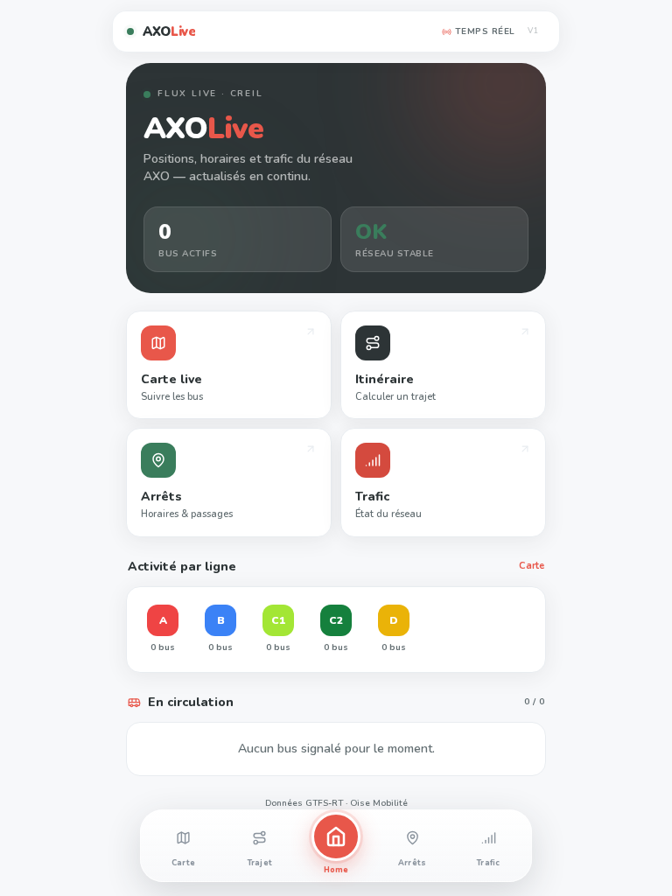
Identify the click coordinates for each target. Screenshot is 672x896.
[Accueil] (336, 836)
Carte (531, 565)
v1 (534, 30)
